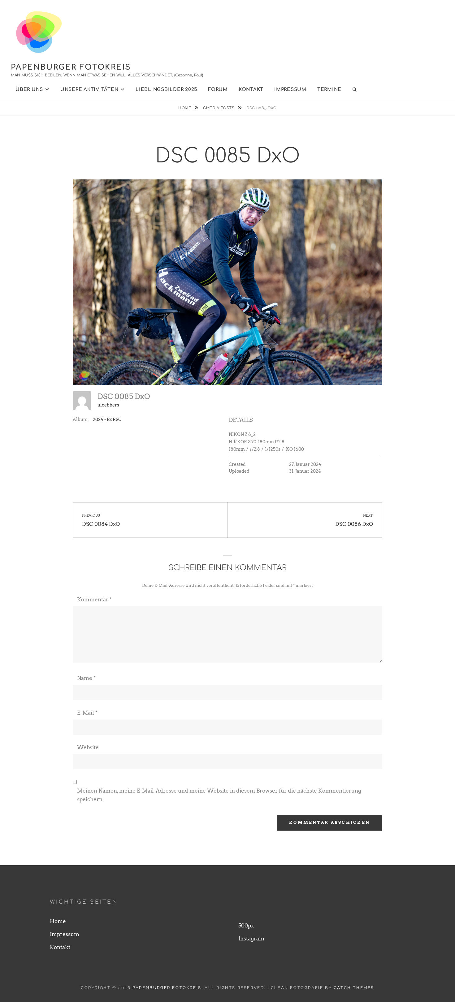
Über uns (29, 89)
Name (86, 678)
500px (246, 925)
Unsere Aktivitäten (89, 89)
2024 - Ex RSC (107, 419)
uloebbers (108, 404)
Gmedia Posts (219, 107)
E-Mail (87, 713)
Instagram (251, 938)
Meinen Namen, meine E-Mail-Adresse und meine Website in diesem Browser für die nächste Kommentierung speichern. (219, 795)
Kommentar (94, 599)
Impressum (290, 89)
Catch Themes (354, 987)
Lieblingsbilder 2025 (166, 89)
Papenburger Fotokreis (71, 67)
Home (185, 107)
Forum (218, 89)
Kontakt (251, 89)
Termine (329, 89)
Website (88, 747)
